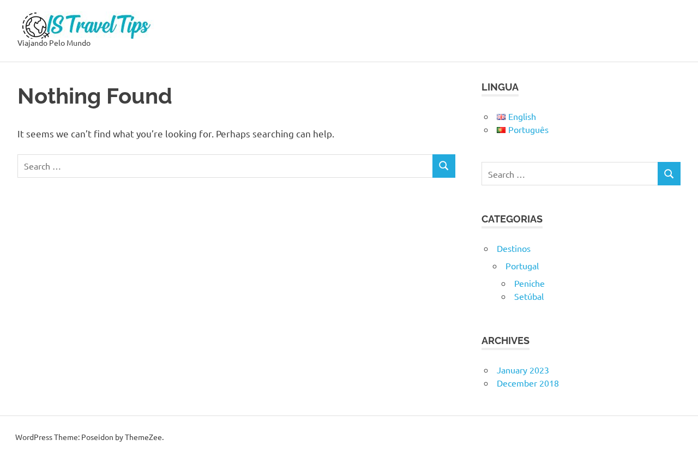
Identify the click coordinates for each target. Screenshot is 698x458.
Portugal (522, 265)
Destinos (514, 248)
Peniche (529, 283)
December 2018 (528, 382)
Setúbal (529, 296)
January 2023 (523, 369)
